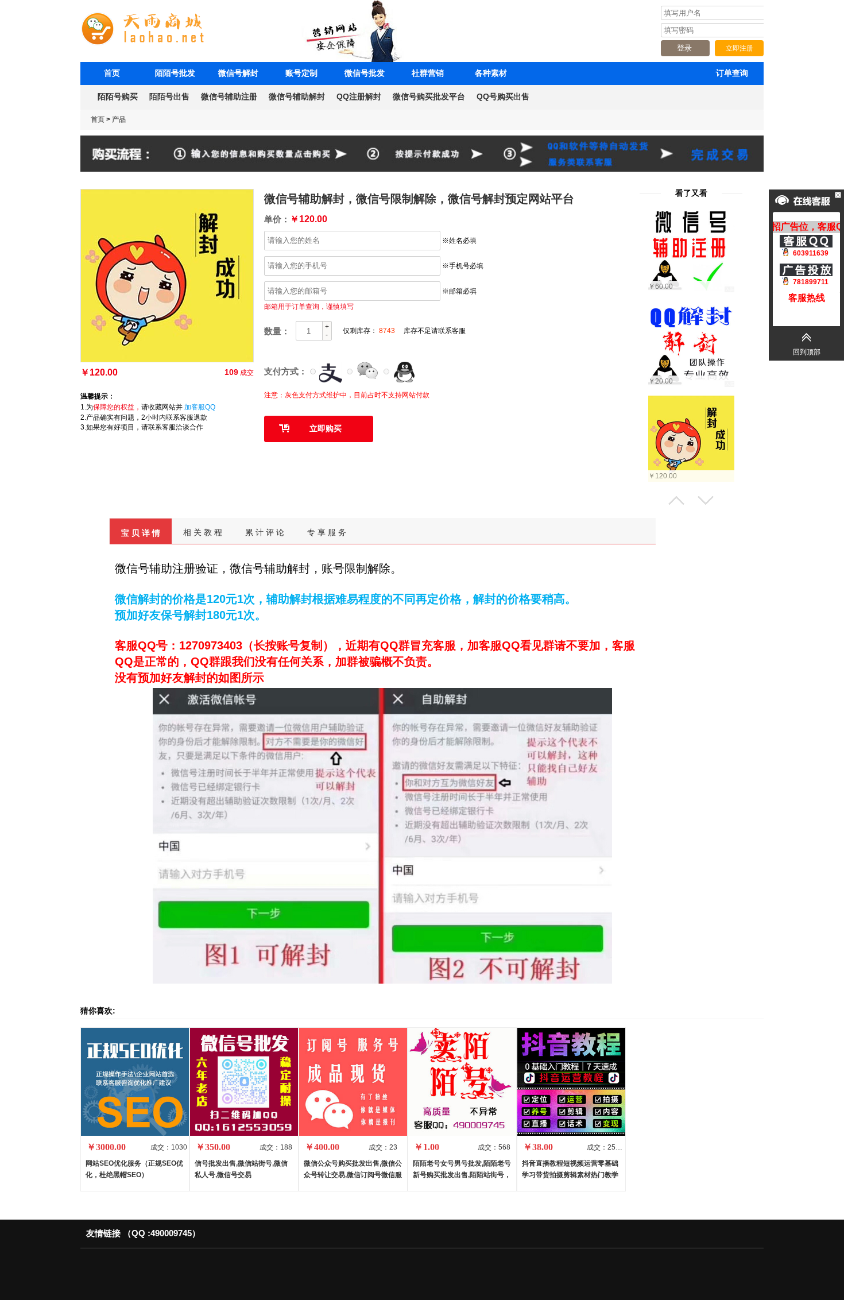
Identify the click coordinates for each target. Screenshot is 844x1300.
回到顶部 (806, 352)
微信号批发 (364, 73)
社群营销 (428, 73)
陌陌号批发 (175, 73)
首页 (112, 73)
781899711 (810, 282)
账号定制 (301, 73)
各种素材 (491, 73)
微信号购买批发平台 (429, 96)
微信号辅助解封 (297, 96)
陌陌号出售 (169, 96)
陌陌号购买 (118, 96)
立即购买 (325, 428)
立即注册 (739, 48)
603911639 (810, 253)
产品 (119, 119)
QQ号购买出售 (503, 96)
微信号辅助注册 (229, 96)
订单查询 (732, 73)
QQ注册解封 (358, 96)
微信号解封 (238, 73)
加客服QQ (199, 407)
